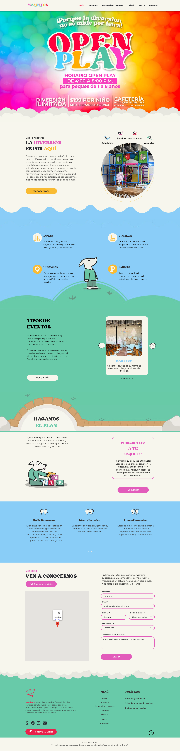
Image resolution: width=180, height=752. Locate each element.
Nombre (105, 591)
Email (104, 602)
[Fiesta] (121, 378)
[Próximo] (153, 346)
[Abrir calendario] (151, 617)
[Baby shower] (132, 378)
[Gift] (27, 723)
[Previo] (100, 346)
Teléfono (105, 613)
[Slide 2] (91, 551)
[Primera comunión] (127, 378)
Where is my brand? (119, 745)
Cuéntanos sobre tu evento (113, 634)
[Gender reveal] (129, 378)
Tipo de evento (108, 623)
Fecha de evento (137, 613)
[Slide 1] (88, 551)
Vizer (96, 745)
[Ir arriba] (151, 732)
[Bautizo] (124, 378)
